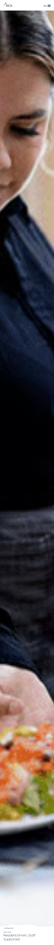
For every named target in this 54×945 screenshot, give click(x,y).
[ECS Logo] (23, 5)
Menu (45, 6)
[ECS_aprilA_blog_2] (27, 469)
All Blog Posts (9, 928)
